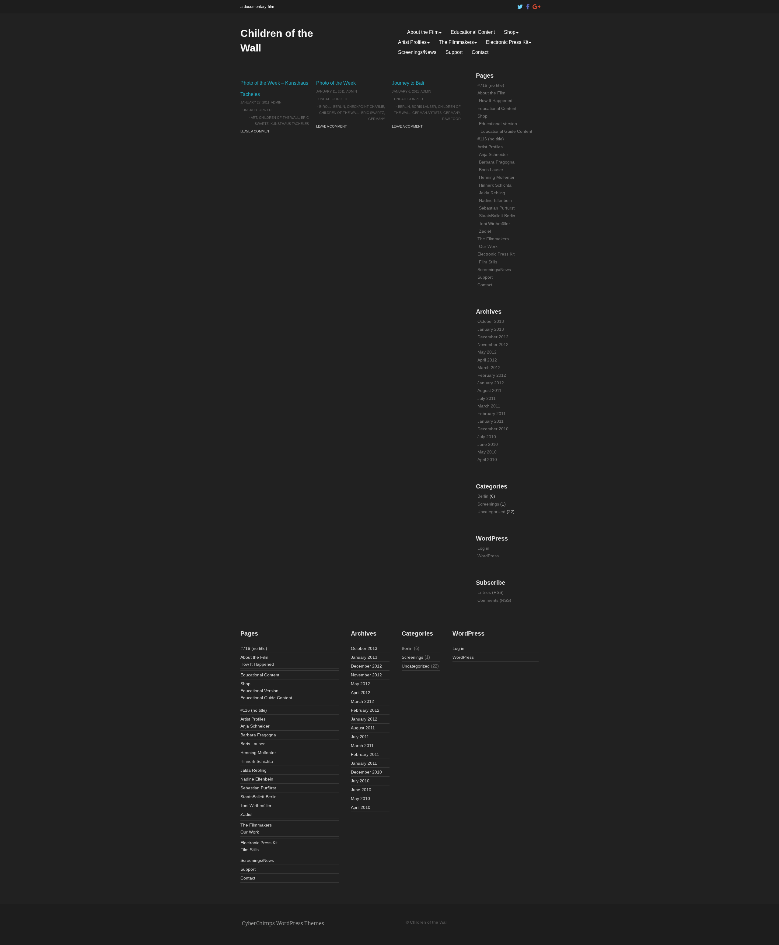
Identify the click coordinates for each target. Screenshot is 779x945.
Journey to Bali (408, 83)
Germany (376, 119)
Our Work (488, 246)
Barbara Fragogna (497, 162)
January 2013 (490, 329)
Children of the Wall (279, 117)
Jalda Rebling (492, 192)
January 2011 (490, 421)
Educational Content (473, 32)
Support (454, 52)
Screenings (488, 504)
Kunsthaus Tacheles (290, 123)
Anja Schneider (493, 154)
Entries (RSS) (490, 592)
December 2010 (492, 428)
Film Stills (488, 261)
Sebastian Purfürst (497, 208)
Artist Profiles (412, 42)
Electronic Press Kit (507, 42)
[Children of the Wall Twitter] (520, 5)
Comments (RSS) (494, 600)
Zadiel (485, 231)
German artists (427, 113)
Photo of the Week (336, 83)
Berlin (339, 106)
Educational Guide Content (506, 131)
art (254, 117)
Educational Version (498, 123)
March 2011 (488, 406)
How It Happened (495, 100)
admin (276, 102)
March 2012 (489, 367)
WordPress (488, 555)
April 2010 (487, 459)
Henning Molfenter (497, 177)
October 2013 (490, 321)
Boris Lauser (424, 106)
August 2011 (489, 390)
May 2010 (487, 452)
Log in (483, 548)
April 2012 (487, 360)
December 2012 (492, 336)
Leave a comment (255, 131)
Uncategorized (257, 110)
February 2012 (491, 375)
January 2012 (490, 382)
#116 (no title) (490, 138)
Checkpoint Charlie (365, 106)
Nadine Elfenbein (495, 200)
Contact (480, 52)
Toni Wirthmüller (494, 223)
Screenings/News (417, 52)
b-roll (325, 106)
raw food (451, 119)
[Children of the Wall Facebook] (528, 5)
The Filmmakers (456, 42)
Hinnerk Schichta (495, 185)
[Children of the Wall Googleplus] (536, 5)
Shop (509, 32)
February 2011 (491, 413)
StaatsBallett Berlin (497, 215)
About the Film (422, 32)
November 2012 (492, 344)
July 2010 (486, 436)
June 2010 (487, 444)
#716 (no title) (490, 85)
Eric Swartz (372, 113)
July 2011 (486, 398)
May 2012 (487, 352)
